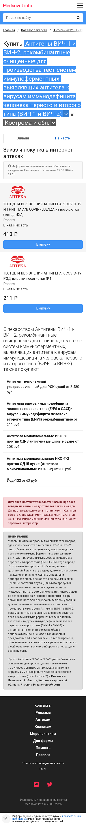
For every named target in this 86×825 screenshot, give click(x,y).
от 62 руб (22, 480)
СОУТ (43, 769)
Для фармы (43, 741)
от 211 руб (42, 414)
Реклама (43, 712)
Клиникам (43, 727)
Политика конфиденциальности (43, 763)
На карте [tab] (62, 138)
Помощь (43, 748)
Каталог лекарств (34, 30)
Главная (9, 30)
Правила (43, 755)
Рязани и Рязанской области (40, 684)
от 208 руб (43, 441)
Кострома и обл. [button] (27, 122)
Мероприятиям (43, 734)
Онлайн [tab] (23, 138)
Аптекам (43, 719)
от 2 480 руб (43, 386)
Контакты (43, 705)
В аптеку (43, 244)
